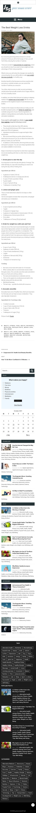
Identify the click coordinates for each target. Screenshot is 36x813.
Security (4, 790)
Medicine (14, 778)
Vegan (14, 680)
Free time (8, 385)
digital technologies (17, 470)
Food (18, 325)
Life (25, 453)
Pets (11, 674)
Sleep (9, 576)
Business (11, 767)
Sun (14, 599)
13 (13, 424)
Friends (7, 398)
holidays (28, 665)
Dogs (29, 653)
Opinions (21, 484)
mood (7, 574)
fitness (27, 331)
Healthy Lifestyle (15, 453)
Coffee (4, 653)
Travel (30, 793)
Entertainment (9, 394)
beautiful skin (17, 593)
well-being (7, 459)
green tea (10, 659)
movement (22, 455)
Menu (20, 20)
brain (27, 593)
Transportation (21, 793)
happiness (19, 659)
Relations (8, 383)
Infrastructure (14, 775)
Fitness (12, 325)
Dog (24, 653)
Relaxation (28, 455)
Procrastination (23, 495)
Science (26, 484)
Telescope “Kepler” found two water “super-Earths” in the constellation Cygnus (23, 628)
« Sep (8, 435)
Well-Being (8, 329)
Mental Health (5, 455)
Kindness (7, 389)
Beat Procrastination (24, 493)
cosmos (27, 482)
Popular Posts (17, 327)
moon (12, 484)
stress (10, 457)
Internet (22, 453)
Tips (20, 457)
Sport (2, 457)
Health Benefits (15, 333)
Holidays (5, 775)
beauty (6, 331)
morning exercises (14, 455)
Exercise (14, 451)
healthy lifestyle (19, 665)
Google (26, 470)
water (2, 532)
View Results (18, 405)
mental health (22, 543)
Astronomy (21, 482)
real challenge (16, 497)
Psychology (31, 495)
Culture (27, 767)
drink (16, 331)
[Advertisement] (18, 15)
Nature (17, 484)
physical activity (20, 674)
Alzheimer (18, 648)
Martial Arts (30, 453)
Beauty (6, 325)
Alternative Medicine (17, 591)
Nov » (28, 435)
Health (23, 325)
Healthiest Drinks (19, 662)
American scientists (25, 480)
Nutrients (30, 325)
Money (7, 387)
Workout (13, 459)
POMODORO (15, 495)
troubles (32, 497)
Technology (15, 457)
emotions (14, 557)
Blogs (21, 449)
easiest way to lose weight (16, 99)
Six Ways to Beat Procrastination (22, 491)
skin (12, 677)
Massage (5, 668)
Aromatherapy (28, 648)
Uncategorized (6, 796)
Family (20, 769)
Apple (24, 468)
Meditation (8, 396)
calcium (27, 650)
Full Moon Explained (18, 618)
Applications (29, 468)
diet (11, 331)
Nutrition (7, 327)
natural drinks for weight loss (22, 65)
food (32, 331)
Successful (5, 680)
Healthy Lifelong (16, 335)
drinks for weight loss (25, 110)
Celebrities (19, 767)
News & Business (14, 781)
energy (20, 331)
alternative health (24, 512)
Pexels (12, 316)
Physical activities (10, 392)
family (24, 656)
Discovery (25, 449)
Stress (16, 576)
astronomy (15, 482)
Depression (12, 653)
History (9, 484)
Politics (25, 784)
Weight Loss (28, 327)
